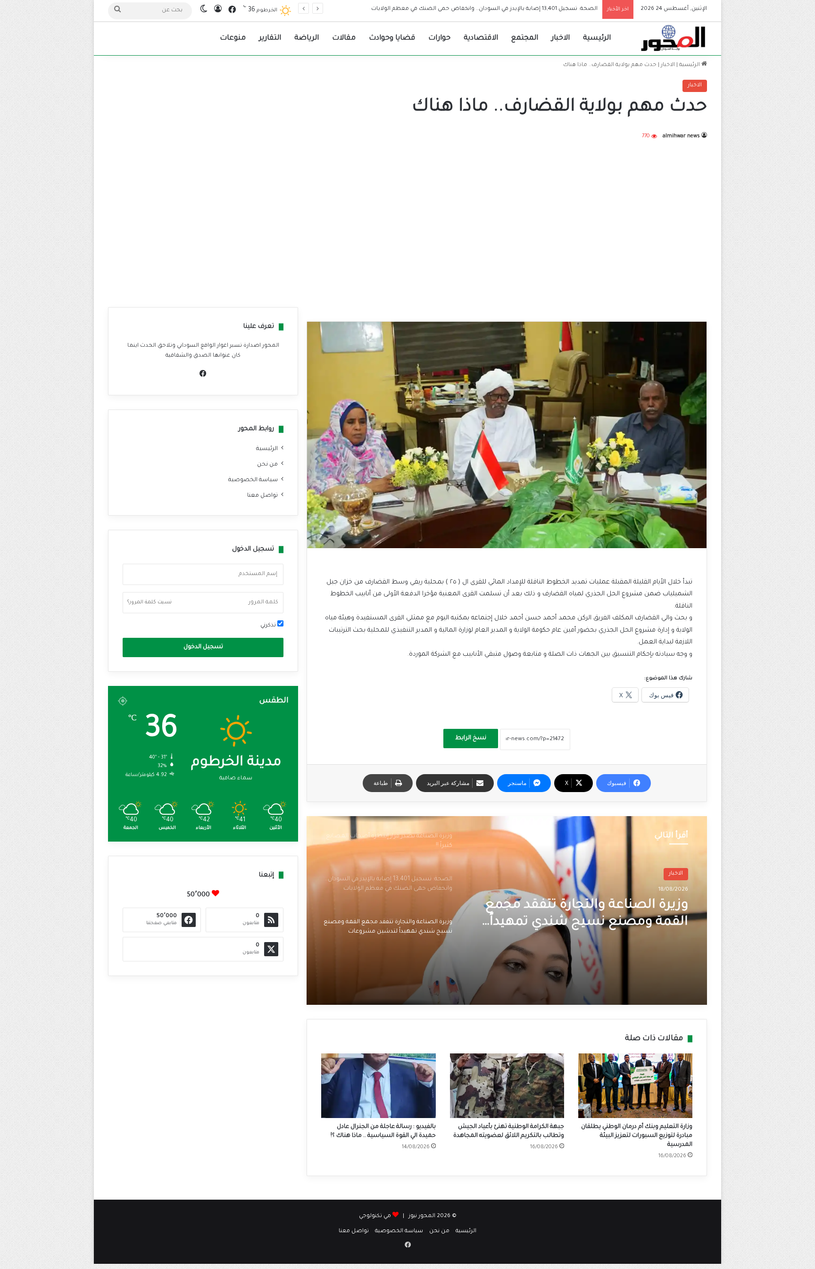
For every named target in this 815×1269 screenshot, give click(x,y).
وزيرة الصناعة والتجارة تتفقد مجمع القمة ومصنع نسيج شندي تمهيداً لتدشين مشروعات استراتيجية (471, 9)
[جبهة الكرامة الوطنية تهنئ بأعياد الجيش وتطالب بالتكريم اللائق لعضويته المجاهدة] (507, 1085)
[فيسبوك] (203, 373)
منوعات (233, 38)
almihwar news (681, 136)
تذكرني (268, 626)
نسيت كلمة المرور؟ (149, 602)
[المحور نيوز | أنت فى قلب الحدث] (673, 39)
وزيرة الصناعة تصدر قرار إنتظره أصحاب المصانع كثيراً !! (598, 914)
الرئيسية (597, 38)
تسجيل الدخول (203, 647)
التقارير (270, 38)
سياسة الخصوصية (253, 480)
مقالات (344, 38)
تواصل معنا (262, 496)
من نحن (267, 464)
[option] (507, 910)
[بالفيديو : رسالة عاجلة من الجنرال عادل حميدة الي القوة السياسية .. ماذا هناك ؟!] (378, 1085)
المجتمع (524, 38)
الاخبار (560, 38)
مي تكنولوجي (375, 1216)
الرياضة (306, 38)
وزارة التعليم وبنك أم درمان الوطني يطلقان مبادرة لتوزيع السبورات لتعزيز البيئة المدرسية (636, 1136)
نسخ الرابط (470, 738)
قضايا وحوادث (392, 38)
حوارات (439, 38)
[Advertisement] (407, 222)
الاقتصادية (481, 38)
